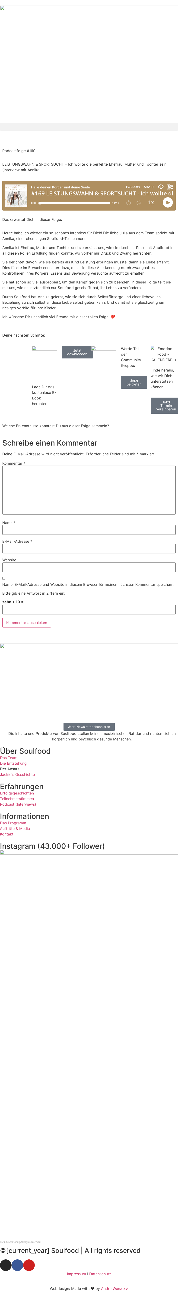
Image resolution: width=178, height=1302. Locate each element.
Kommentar (13, 463)
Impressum (76, 1273)
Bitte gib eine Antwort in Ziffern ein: (33, 593)
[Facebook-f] (17, 1265)
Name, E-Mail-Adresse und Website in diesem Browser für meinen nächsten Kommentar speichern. (88, 584)
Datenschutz (100, 1273)
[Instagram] (6, 1265)
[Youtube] (29, 1265)
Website (9, 560)
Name (9, 523)
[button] (89, 127)
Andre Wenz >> (114, 1288)
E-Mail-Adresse (17, 541)
